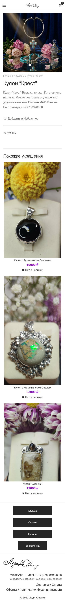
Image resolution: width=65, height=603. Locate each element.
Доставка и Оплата (49, 584)
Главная (8, 75)
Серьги (32, 522)
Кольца (32, 510)
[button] (20, 118)
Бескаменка (32, 545)
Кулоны (20, 75)
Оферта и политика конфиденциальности (34, 589)
